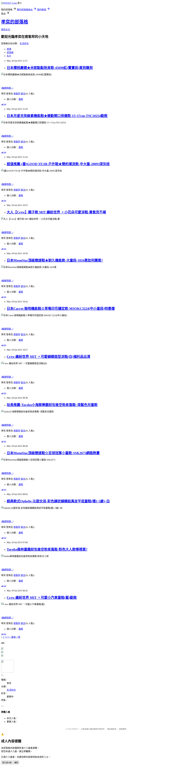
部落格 (10, 52)
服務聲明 (122, 729)
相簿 (9, 49)
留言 (23, 93)
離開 (16, 763)
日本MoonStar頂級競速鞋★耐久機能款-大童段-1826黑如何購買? (55, 260)
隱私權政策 (111, 729)
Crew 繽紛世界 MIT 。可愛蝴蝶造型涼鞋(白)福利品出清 (48, 356)
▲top (3, 104)
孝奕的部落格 (14, 21)
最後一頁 (15, 637)
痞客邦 (16, 93)
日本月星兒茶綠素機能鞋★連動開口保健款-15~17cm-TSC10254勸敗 (57, 116)
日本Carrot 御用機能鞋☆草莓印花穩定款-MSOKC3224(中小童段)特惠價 (61, 308)
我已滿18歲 (7, 763)
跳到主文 (5, 29)
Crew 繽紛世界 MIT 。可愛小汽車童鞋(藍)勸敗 (42, 597)
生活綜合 (24, 43)
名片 (9, 56)
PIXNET (75, 729)
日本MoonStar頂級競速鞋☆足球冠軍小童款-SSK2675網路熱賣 (53, 453)
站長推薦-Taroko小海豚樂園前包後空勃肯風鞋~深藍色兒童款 (52, 405)
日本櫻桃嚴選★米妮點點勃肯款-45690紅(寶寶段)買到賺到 (50, 68)
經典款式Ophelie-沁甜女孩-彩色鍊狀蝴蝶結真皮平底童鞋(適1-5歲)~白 (58, 501)
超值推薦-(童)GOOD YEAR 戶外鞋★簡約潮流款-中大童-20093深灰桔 (58, 164)
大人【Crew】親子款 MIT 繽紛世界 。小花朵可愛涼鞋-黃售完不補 (56, 212)
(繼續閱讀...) (7, 88)
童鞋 (21, 99)
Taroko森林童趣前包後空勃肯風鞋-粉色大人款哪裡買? (47, 549)
